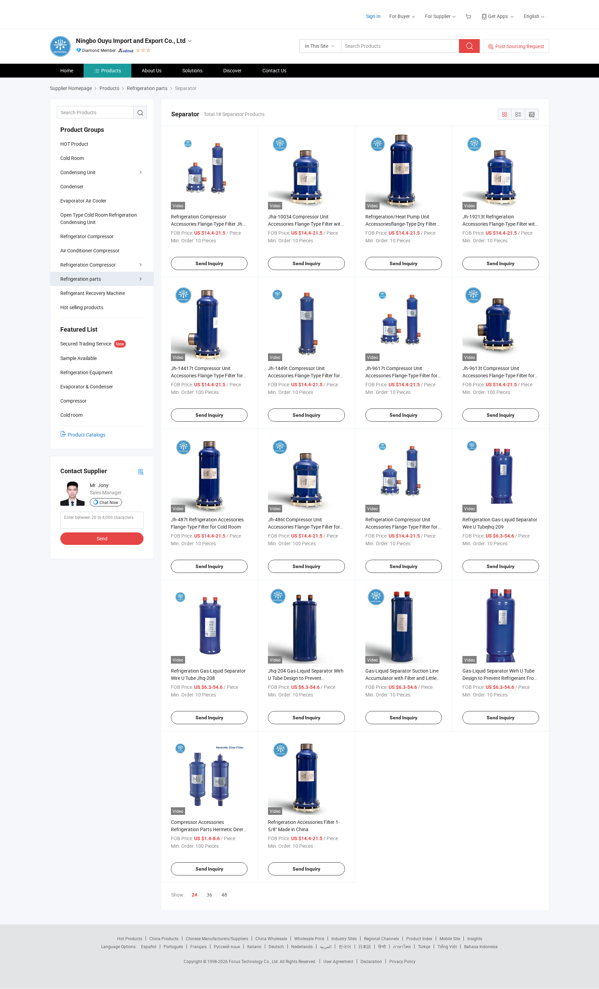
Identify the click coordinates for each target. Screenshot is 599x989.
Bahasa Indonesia (481, 946)
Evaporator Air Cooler (83, 200)
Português (173, 946)
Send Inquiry (209, 263)
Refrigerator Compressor (87, 236)
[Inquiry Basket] (469, 16)
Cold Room (72, 158)
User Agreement (338, 961)
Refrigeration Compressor (88, 264)
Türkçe (424, 946)
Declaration (371, 961)
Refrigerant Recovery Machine (92, 293)
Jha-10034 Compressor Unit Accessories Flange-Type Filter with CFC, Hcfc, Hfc (305, 223)
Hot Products (129, 938)
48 (224, 894)
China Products (164, 938)
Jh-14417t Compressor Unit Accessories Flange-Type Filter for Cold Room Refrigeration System (207, 375)
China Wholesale (271, 938)
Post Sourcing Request (519, 46)
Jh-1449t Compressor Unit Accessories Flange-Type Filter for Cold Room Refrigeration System (304, 375)
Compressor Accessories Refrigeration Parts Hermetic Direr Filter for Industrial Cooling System (208, 829)
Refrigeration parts (80, 279)
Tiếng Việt (447, 946)
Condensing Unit (78, 172)
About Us (152, 70)
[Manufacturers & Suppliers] (94, 14)
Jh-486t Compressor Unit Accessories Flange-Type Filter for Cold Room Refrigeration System (304, 526)
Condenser (72, 186)
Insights (474, 938)
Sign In (373, 16)
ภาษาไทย (402, 946)
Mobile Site (450, 938)
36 (209, 894)
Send (102, 538)
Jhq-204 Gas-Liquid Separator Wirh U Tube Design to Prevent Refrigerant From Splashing (306, 678)
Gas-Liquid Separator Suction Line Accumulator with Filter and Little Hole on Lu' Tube (402, 678)
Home (66, 70)
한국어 (345, 946)
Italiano (254, 946)
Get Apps (498, 16)
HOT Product (74, 144)
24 (194, 895)
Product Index (419, 938)
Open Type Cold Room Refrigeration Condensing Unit (98, 218)
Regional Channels (381, 938)
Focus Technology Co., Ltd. (254, 961)
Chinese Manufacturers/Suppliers (217, 938)
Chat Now (108, 502)
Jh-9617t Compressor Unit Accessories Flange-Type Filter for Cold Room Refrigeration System (401, 375)
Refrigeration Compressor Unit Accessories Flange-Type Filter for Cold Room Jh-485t (401, 526)
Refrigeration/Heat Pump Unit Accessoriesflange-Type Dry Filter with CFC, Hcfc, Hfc (400, 223)
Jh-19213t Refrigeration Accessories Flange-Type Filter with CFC (500, 223)
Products (111, 70)
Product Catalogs (86, 434)
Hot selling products (81, 307)
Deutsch (276, 946)
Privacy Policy (402, 961)
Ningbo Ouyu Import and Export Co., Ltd (130, 40)
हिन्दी (382, 946)
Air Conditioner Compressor (90, 250)
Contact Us (274, 70)
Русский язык (227, 946)
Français (198, 946)
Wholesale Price (309, 938)
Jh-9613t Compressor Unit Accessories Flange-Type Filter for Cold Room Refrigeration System (498, 375)
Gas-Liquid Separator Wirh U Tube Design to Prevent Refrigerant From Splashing (500, 678)
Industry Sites (344, 938)
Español (148, 946)
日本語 (364, 946)
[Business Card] (141, 471)
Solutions (192, 70)
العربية (325, 946)
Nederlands (302, 946)
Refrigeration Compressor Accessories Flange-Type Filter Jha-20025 (208, 223)
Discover (232, 70)
